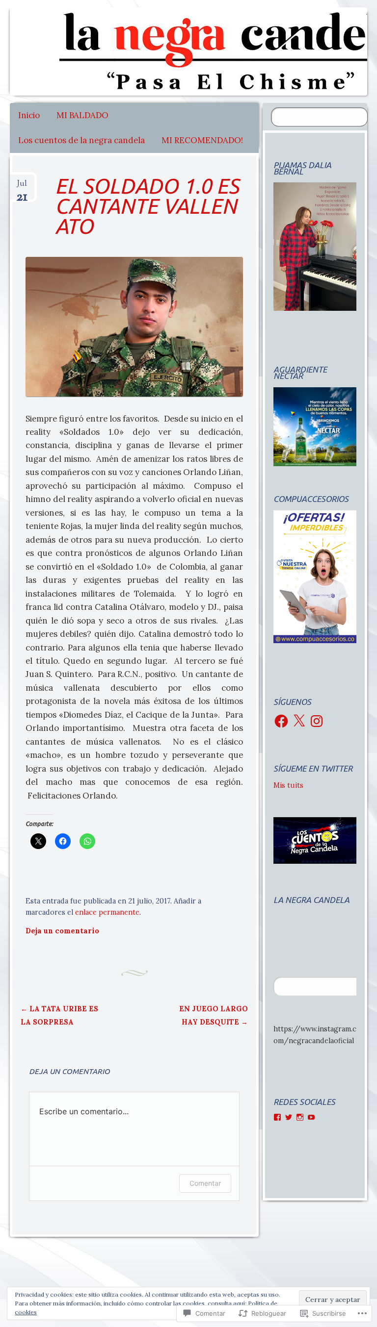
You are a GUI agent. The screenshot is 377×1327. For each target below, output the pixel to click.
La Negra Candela (311, 899)
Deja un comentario (62, 930)
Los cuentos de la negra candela (81, 140)
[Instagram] (316, 721)
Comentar (205, 1183)
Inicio (29, 115)
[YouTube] (311, 1117)
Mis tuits (288, 785)
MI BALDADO (82, 115)
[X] (299, 721)
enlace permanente (107, 912)
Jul (21, 187)
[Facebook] (281, 721)
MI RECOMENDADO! (202, 140)
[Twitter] (289, 1117)
